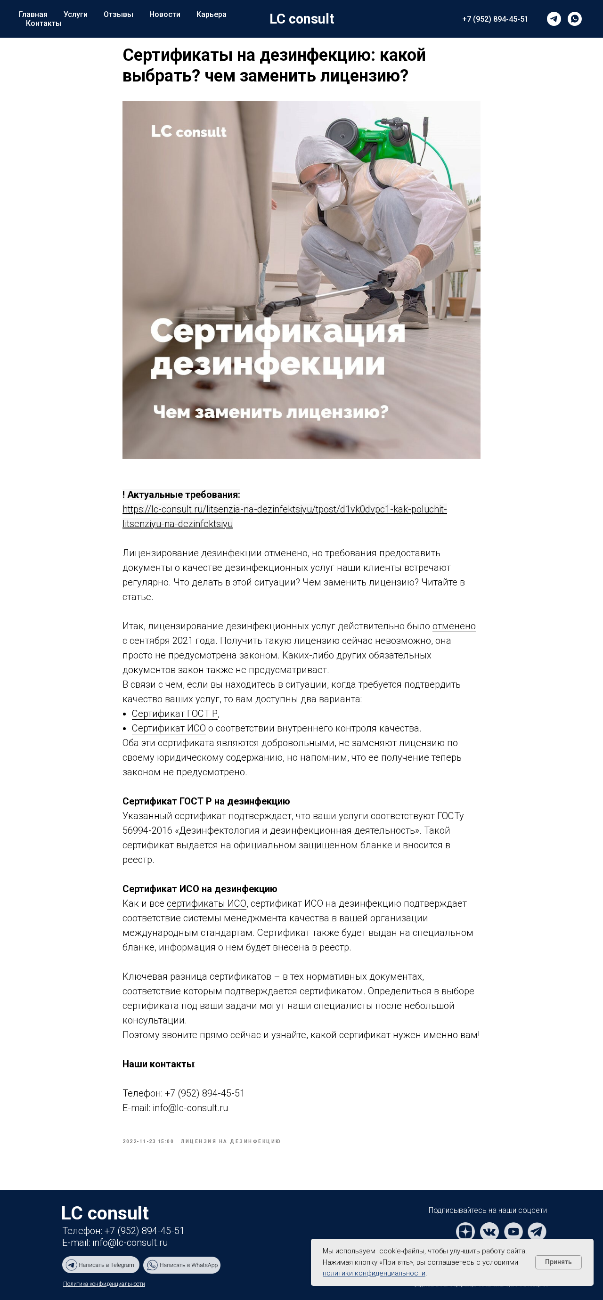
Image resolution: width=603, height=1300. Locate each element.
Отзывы (118, 14)
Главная (33, 14)
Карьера (211, 14)
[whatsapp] (575, 19)
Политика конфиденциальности (104, 1284)
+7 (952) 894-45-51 (495, 19)
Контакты (44, 23)
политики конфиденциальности (374, 1273)
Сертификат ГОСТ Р (175, 713)
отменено (454, 626)
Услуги (76, 14)
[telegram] (554, 19)
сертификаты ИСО (206, 903)
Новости (164, 14)
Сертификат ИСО (169, 728)
